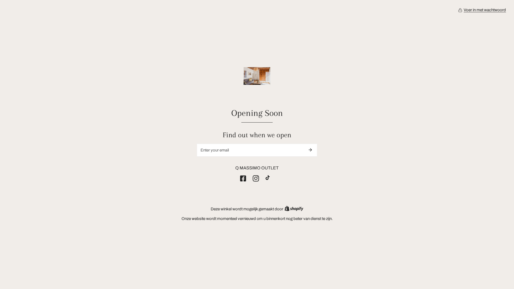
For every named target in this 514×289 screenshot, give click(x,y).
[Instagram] (257, 178)
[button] (482, 10)
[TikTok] (269, 178)
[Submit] (310, 150)
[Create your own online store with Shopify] (294, 209)
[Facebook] (244, 178)
